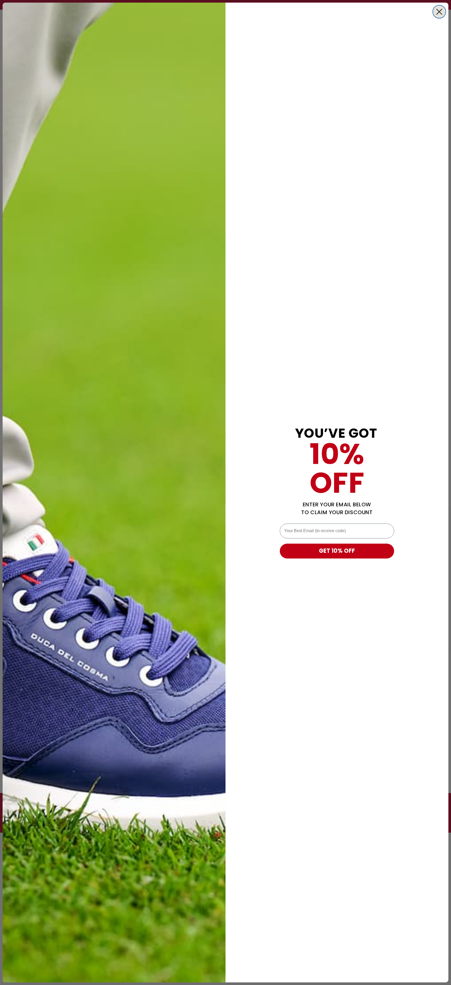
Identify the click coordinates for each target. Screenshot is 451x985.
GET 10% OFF (337, 551)
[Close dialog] (439, 11)
